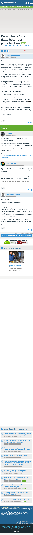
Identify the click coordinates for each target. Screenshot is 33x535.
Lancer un (10, 235)
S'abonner (28, 51)
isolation (29, 101)
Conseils (28, 6)
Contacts (4, 526)
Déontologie (20, 527)
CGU (12, 527)
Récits (12, 6)
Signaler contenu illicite (12, 526)
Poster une (25, 235)
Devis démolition (15, 265)
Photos (19, 6)
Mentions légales (22, 526)
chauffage (5, 216)
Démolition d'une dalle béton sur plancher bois (13, 39)
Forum (3, 6)
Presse (15, 527)
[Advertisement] (16, 352)
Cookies (20, 528)
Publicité (26, 527)
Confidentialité (14, 528)
